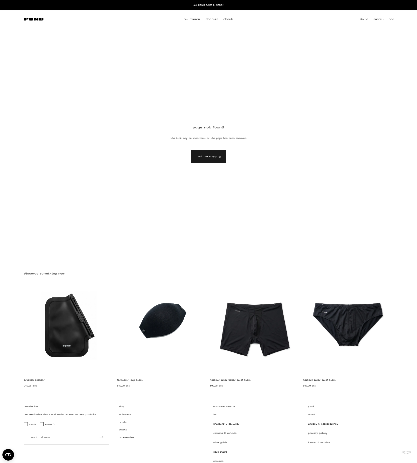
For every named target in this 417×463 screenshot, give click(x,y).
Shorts (123, 429)
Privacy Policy (317, 433)
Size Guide (220, 442)
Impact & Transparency (323, 423)
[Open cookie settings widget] (8, 455)
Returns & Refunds (224, 433)
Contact (218, 461)
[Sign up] (102, 437)
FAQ (215, 414)
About (311, 414)
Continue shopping (209, 156)
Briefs (122, 422)
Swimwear (125, 414)
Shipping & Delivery (226, 423)
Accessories (126, 437)
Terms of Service (319, 442)
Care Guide (220, 451)
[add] (107, 367)
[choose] (293, 367)
